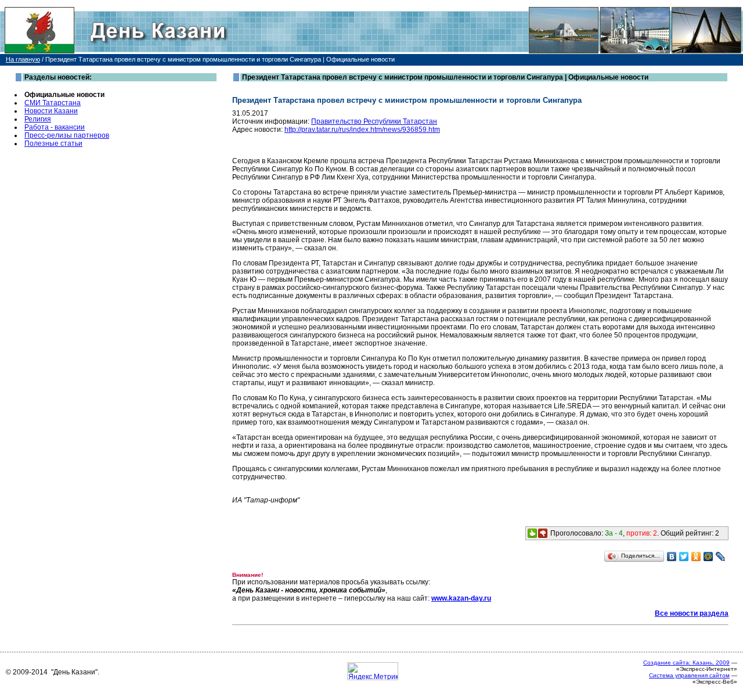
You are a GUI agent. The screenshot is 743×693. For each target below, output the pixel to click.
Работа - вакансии (54, 127)
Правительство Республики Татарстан (374, 121)
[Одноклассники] (696, 556)
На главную (23, 59)
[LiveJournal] (721, 556)
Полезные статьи (53, 143)
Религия (37, 119)
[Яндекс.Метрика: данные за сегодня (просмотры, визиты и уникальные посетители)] (372, 671)
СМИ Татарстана (52, 103)
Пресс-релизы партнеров (66, 135)
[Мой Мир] (708, 556)
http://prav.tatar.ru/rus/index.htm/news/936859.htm (362, 129)
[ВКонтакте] (672, 556)
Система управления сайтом (689, 675)
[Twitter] (684, 556)
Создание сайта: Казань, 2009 (686, 662)
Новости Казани (51, 111)
